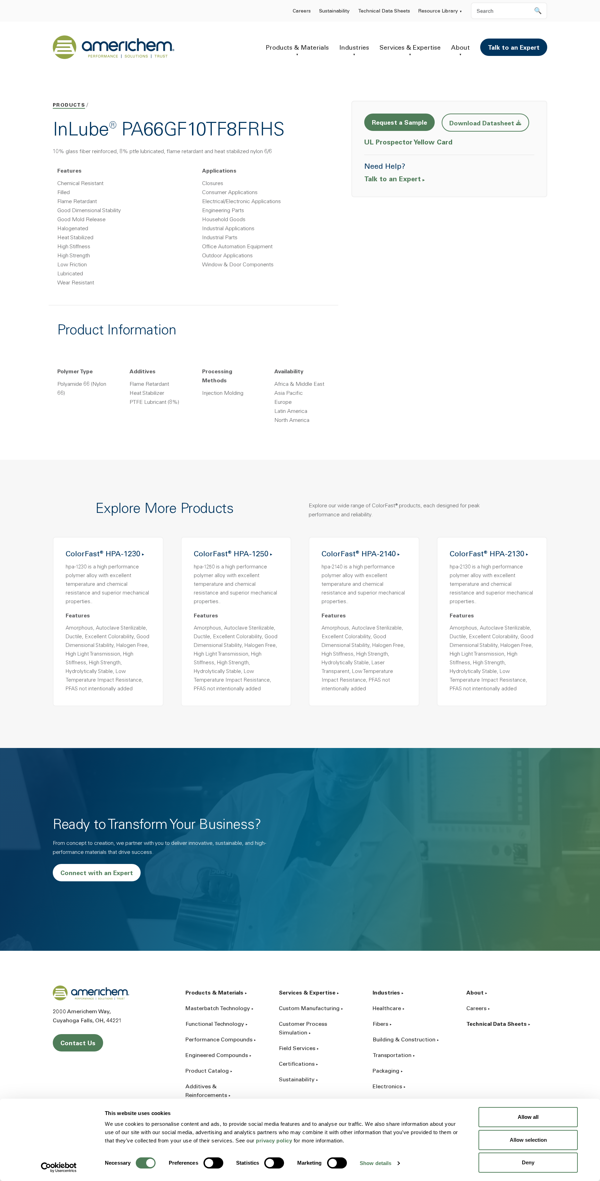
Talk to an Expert (514, 48)
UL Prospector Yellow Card (409, 143)
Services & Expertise (410, 48)
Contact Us (77, 1044)
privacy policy (274, 1140)
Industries (354, 48)
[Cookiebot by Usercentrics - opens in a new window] (58, 1167)
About (460, 48)
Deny (528, 1162)
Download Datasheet (489, 123)
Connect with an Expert (96, 874)
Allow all (528, 1117)
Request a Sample (399, 123)
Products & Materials (297, 48)
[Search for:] (509, 10)
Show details (375, 1163)
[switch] (213, 1162)
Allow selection (528, 1140)
